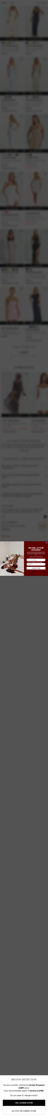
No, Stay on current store (24, 1111)
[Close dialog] (47, 542)
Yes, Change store (24, 1103)
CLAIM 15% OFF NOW (36, 568)
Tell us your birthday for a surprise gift (34, 562)
